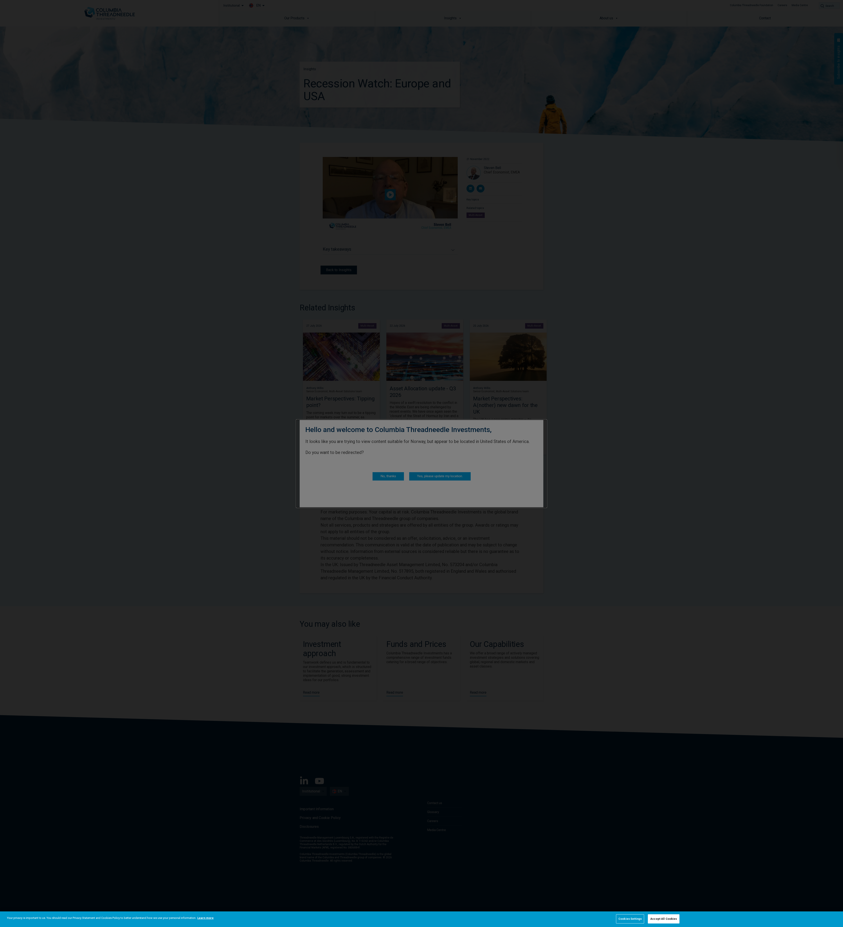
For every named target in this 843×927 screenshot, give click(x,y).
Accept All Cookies (663, 918)
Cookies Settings (630, 918)
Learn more (205, 918)
